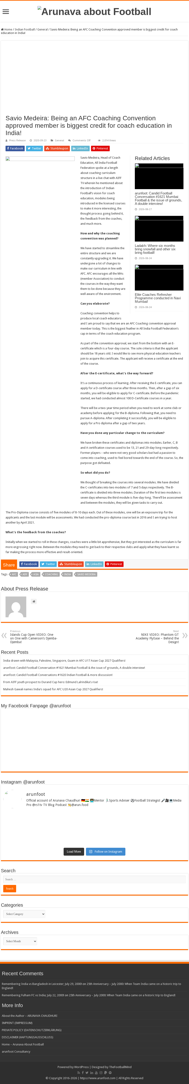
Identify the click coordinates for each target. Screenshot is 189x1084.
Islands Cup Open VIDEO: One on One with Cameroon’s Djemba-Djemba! (33, 637)
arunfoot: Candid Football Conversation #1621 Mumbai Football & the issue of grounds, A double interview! (158, 198)
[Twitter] (87, 1072)
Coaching (51, 574)
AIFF (25, 574)
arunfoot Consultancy (16, 1051)
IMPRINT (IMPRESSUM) (17, 1023)
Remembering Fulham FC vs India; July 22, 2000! (33, 995)
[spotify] (110, 1072)
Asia (36, 574)
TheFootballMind (120, 1067)
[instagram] (101, 1072)
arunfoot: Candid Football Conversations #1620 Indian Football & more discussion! (57, 675)
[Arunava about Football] (94, 10)
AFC (14, 574)
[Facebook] (82, 1072)
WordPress (81, 1067)
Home (8, 29)
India (67, 574)
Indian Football (25, 29)
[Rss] (78, 1072)
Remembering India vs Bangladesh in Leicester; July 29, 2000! (42, 984)
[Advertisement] (94, 80)
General (42, 29)
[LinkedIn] (92, 1072)
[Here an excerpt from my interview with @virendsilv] (141, 821)
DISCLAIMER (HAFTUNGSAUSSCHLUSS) (27, 1037)
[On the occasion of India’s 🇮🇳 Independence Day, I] (141, 837)
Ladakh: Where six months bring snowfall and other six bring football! (155, 249)
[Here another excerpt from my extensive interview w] (48, 821)
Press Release (17, 140)
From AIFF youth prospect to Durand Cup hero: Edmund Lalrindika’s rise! (50, 682)
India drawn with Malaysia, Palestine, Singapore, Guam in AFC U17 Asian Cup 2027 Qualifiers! (64, 660)
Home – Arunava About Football (23, 1044)
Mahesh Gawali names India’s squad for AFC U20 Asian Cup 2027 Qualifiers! (53, 689)
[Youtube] (96, 1072)
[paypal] (105, 1072)
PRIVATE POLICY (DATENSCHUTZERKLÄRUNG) (32, 1030)
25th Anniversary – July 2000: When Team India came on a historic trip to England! (122, 995)
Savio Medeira (86, 574)
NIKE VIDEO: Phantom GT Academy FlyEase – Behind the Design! (157, 637)
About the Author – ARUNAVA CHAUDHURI (29, 1015)
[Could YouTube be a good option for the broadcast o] (48, 833)
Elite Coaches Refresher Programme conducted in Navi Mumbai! (158, 298)
